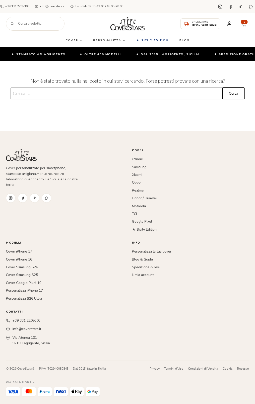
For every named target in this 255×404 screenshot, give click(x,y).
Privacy (155, 369)
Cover (71, 40)
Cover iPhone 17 (19, 251)
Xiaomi (137, 174)
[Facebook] (230, 6)
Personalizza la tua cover (151, 251)
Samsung (139, 167)
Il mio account (143, 274)
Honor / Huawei (144, 198)
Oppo (136, 182)
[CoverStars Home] (127, 23)
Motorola (139, 206)
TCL (135, 213)
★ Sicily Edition (152, 40)
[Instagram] (220, 6)
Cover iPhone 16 (19, 259)
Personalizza (107, 40)
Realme (138, 190)
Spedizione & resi (146, 267)
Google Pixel (142, 221)
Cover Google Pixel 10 (23, 282)
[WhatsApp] (251, 6)
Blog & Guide (142, 259)
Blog (184, 40)
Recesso (243, 369)
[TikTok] (240, 6)
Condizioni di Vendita (203, 369)
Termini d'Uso (174, 369)
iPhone (137, 159)
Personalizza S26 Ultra (24, 298)
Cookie (228, 369)
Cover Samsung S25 (22, 274)
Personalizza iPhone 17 (24, 290)
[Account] (229, 23)
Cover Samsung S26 (22, 267)
